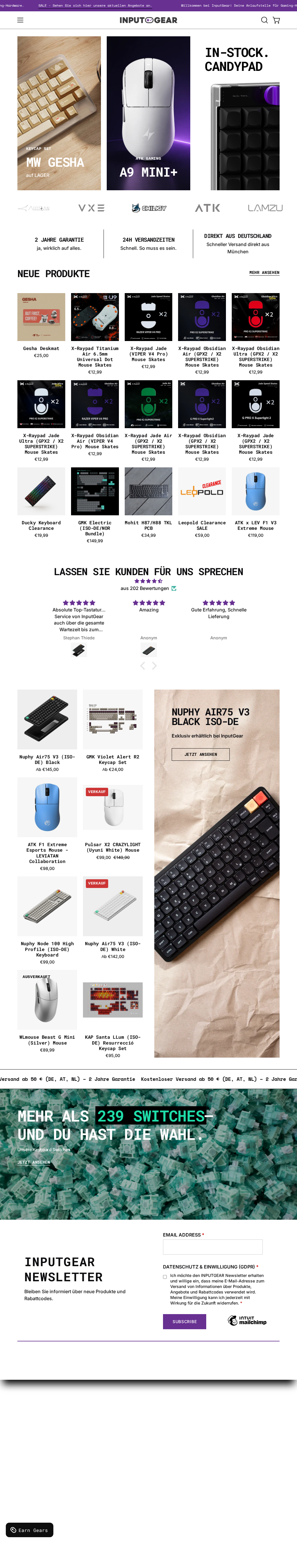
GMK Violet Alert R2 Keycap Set (112, 759)
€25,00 (41, 356)
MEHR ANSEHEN (264, 272)
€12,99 (95, 372)
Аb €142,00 (113, 956)
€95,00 (113, 1056)
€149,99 (95, 541)
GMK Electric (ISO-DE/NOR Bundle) (95, 528)
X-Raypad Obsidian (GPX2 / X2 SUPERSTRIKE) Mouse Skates (202, 444)
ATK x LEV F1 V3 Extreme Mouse (256, 525)
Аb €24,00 (112, 769)
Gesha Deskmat (41, 348)
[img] (148, 581)
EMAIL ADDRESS (183, 1235)
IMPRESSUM (100, 1438)
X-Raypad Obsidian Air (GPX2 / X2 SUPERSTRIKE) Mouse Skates (202, 356)
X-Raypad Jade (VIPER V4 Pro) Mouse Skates (148, 353)
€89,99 (47, 1050)
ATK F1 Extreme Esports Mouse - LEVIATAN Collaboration (47, 853)
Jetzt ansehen (33, 1162)
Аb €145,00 (47, 769)
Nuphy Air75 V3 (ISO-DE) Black (47, 759)
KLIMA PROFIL (101, 1419)
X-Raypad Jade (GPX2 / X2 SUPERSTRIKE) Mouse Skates (256, 444)
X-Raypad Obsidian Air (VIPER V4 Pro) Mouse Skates (95, 441)
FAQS (146, 1436)
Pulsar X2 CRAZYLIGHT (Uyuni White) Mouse (113, 847)
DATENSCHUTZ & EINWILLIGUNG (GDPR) (211, 1267)
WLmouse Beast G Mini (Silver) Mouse (47, 1039)
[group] (148, 243)
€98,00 (47, 868)
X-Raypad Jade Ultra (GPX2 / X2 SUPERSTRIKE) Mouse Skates (41, 444)
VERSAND (97, 1409)
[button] (264, 20)
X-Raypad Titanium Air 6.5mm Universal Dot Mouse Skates (95, 356)
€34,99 (148, 535)
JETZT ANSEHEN (200, 754)
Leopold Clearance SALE (202, 525)
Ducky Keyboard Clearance (41, 525)
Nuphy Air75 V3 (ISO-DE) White (113, 946)
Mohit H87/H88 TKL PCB (148, 525)
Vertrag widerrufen (161, 1472)
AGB (90, 1457)
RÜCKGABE (98, 1448)
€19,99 (41, 535)
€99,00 (47, 962)
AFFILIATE (152, 1445)
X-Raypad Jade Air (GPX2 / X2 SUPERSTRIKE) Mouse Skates (148, 444)
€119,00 (255, 535)
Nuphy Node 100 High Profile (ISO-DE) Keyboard (47, 949)
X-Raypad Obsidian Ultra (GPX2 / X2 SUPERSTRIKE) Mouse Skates (255, 356)
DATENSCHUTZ (103, 1428)
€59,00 (202, 535)
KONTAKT (151, 1409)
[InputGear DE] (148, 20)
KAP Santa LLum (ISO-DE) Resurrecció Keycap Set (113, 1042)
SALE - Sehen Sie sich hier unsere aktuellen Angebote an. (122, 5)
